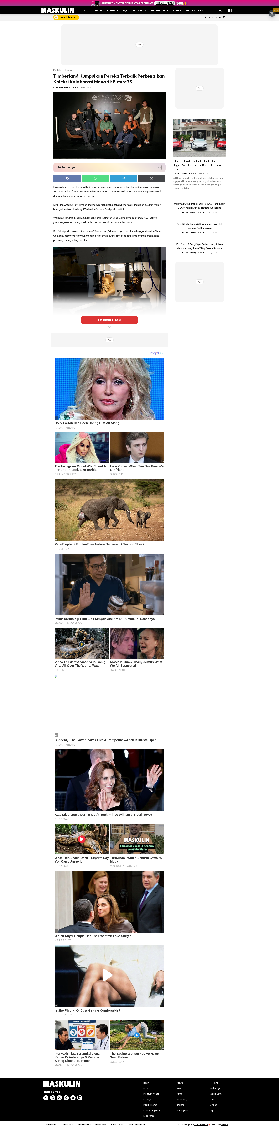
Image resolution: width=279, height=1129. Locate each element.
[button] (220, 10)
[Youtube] (220, 18)
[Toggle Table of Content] (157, 167)
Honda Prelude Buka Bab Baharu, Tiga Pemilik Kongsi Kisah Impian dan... (197, 165)
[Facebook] (205, 18)
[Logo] (57, 10)
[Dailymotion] (224, 18)
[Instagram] (209, 18)
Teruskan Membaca (109, 320)
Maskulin (57, 69)
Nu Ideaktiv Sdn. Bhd (201, 1125)
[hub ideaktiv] (230, 8)
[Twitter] (213, 18)
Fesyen (68, 69)
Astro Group (225, 1125)
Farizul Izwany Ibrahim (67, 87)
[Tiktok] (216, 18)
